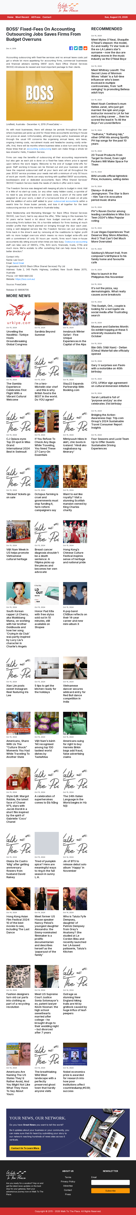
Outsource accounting (76, 241)
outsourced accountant (65, 201)
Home (10, 17)
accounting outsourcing (39, 148)
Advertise (68, 1185)
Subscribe (110, 1190)
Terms (68, 1177)
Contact (46, 17)
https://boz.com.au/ (25, 279)
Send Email (18, 263)
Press (68, 1194)
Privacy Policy (68, 1181)
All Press (35, 17)
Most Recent (22, 17)
